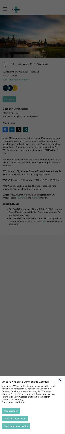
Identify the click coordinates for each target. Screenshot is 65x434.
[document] (32, 405)
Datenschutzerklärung (13, 402)
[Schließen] (60, 380)
